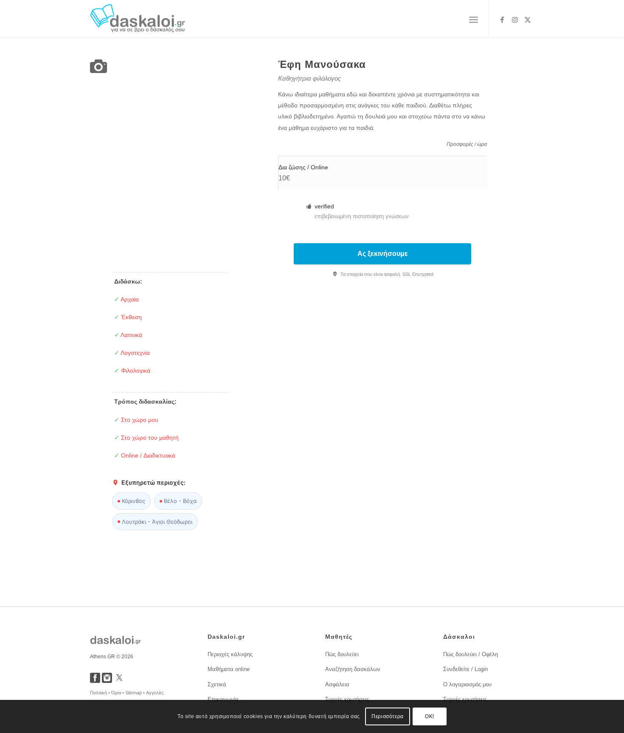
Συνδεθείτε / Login (465, 669)
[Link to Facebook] (502, 19)
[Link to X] (527, 19)
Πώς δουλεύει (342, 654)
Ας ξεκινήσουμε (382, 253)
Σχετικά (217, 684)
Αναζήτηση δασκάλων (352, 669)
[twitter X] (119, 680)
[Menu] (473, 20)
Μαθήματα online (229, 669)
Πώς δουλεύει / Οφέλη (470, 654)
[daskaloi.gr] (138, 19)
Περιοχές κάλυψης (230, 654)
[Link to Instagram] (515, 19)
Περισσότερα (387, 716)
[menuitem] (473, 20)
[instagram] (107, 680)
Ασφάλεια (337, 684)
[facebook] (95, 680)
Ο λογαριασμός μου (467, 684)
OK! (429, 716)
